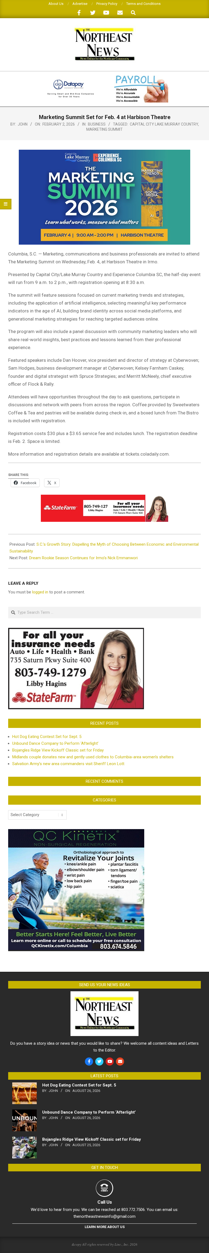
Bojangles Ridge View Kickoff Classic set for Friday (58, 750)
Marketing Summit (104, 129)
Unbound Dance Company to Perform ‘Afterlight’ (55, 743)
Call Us (104, 1202)
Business (97, 124)
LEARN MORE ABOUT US (105, 1227)
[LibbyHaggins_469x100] (104, 498)
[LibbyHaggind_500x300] (76, 631)
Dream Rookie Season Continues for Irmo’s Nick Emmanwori (83, 557)
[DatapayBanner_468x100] (104, 78)
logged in (40, 592)
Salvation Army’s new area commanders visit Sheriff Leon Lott (68, 763)
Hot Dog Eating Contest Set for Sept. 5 (46, 736)
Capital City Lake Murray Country (164, 124)
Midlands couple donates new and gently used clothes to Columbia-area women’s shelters (93, 757)
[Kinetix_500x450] (76, 832)
